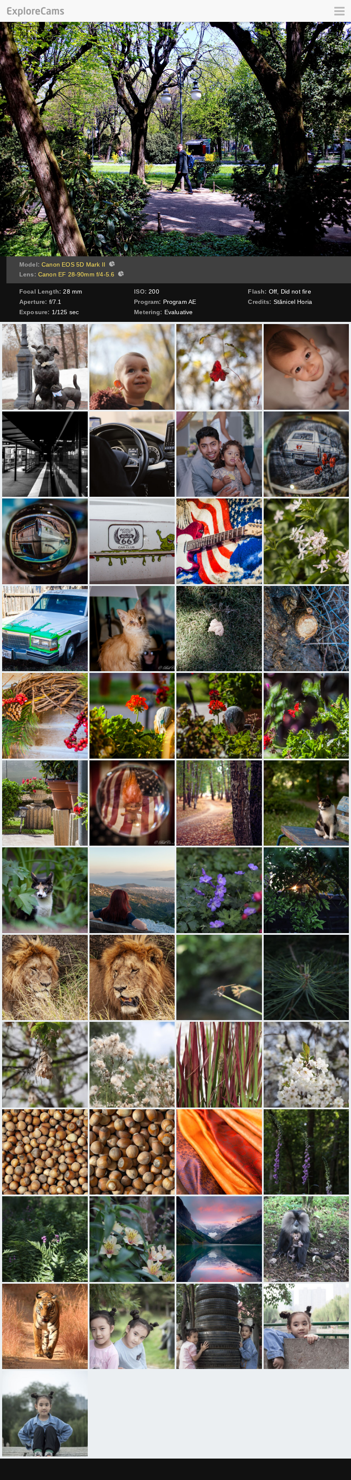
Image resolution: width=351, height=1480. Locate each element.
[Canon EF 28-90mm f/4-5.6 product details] (120, 274)
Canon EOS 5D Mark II (73, 264)
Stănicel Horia (293, 301)
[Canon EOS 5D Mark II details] (111, 264)
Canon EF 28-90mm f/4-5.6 (76, 274)
